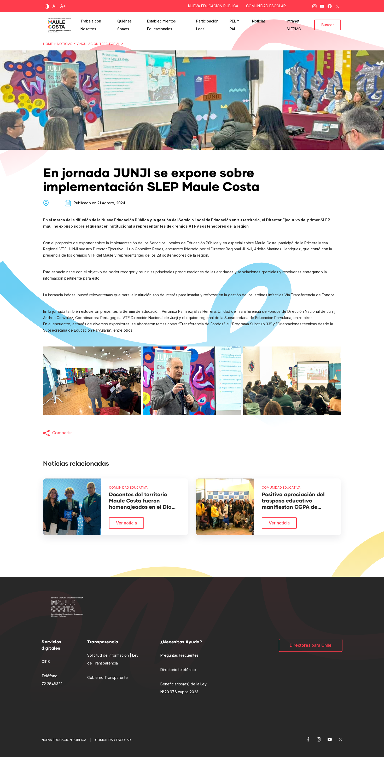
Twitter (337, 5)
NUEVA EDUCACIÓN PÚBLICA (213, 6)
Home (48, 44)
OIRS (46, 661)
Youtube (322, 5)
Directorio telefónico (178, 669)
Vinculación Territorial (98, 44)
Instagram (314, 5)
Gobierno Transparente (107, 677)
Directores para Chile (310, 645)
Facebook (330, 5)
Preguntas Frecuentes (179, 655)
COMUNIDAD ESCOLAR (266, 6)
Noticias (64, 44)
